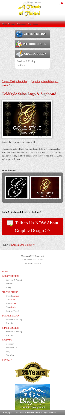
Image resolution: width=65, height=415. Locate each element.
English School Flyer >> (23, 244)
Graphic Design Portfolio (14, 81)
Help (29, 24)
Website (12, 296)
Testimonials (21, 24)
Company (11, 24)
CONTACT (7, 360)
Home (4, 24)
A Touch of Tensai (32, 413)
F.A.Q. (8, 287)
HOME (5, 271)
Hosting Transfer (13, 311)
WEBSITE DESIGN (35, 34)
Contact (35, 24)
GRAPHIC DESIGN (35, 53)
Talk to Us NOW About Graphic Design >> (36, 226)
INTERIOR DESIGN (34, 44)
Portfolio (21, 65)
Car (10, 300)
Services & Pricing (26, 61)
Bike (11, 303)
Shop (11, 307)
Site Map (10, 355)
